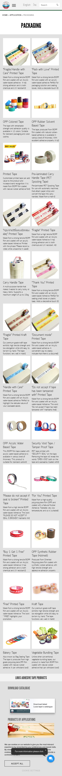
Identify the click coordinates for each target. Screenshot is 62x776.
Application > (16, 15)
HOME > (5, 15)
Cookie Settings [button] (31, 770)
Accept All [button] (17, 763)
